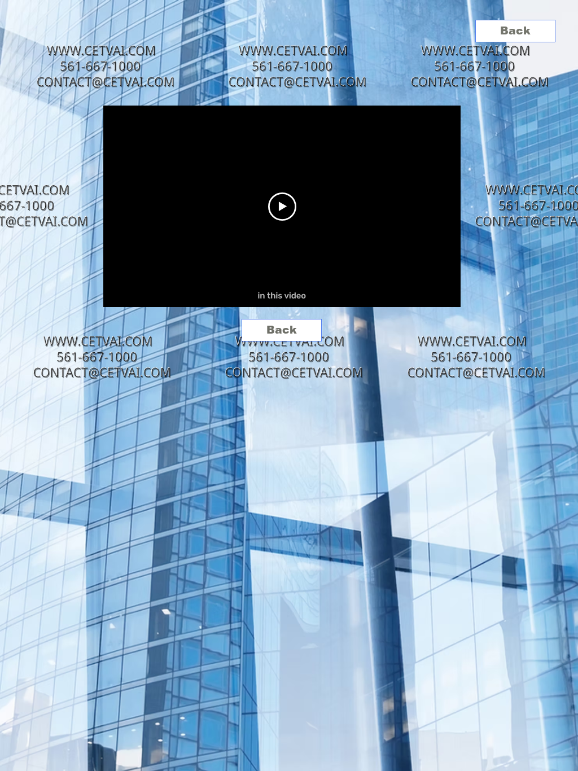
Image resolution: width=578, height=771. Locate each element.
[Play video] (282, 206)
